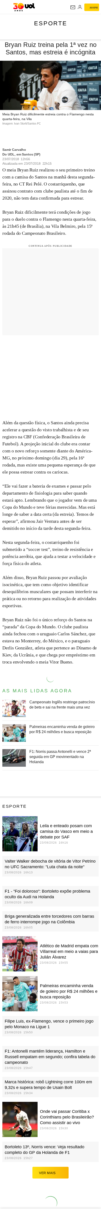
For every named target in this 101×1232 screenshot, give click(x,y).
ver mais (47, 1173)
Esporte (50, 23)
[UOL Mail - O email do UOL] (73, 7)
